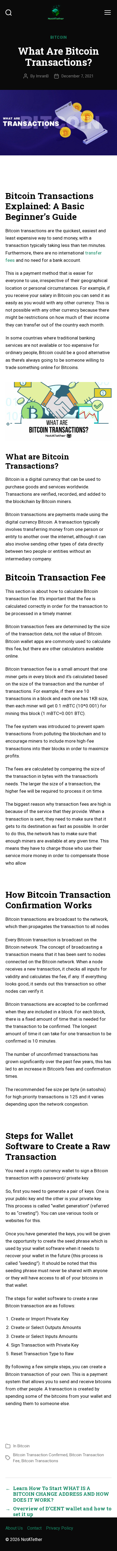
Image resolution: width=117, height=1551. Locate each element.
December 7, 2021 (77, 76)
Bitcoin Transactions (39, 1460)
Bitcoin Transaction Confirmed (40, 1454)
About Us (14, 1528)
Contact (34, 1528)
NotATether (31, 1539)
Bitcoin (58, 37)
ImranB (42, 76)
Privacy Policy (59, 1528)
